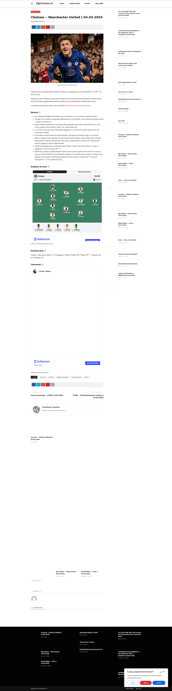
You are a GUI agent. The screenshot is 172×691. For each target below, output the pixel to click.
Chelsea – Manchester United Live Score (42, 243)
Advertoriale (129, 688)
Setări (133, 683)
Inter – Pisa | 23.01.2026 (127, 180)
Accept (159, 683)
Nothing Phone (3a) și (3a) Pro (129, 99)
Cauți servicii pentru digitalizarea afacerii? (126, 274)
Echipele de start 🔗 (40, 167)
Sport (87, 3)
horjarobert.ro (43, 688)
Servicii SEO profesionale (127, 264)
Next (39, 580)
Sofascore (46, 372)
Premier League (35, 11)
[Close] (162, 672)
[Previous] (109, 75)
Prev (34, 580)
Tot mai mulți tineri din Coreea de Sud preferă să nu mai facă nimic (129, 13)
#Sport (87, 377)
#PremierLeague (76, 377)
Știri (62, 3)
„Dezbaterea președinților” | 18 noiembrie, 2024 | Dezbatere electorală (129, 32)
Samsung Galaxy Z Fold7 (127, 82)
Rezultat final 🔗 (38, 251)
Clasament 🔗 (37, 264)
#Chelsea (42, 377)
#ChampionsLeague (71, 105)
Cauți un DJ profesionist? (128, 254)
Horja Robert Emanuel (38, 21)
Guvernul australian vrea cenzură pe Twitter (127, 64)
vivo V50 (121, 121)
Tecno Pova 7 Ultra (125, 92)
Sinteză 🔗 (36, 112)
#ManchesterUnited (62, 377)
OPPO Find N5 (123, 109)
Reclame (99, 3)
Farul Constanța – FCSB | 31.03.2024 (47, 395)
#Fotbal (51, 377)
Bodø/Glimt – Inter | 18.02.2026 (126, 164)
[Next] (112, 75)
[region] (146, 677)
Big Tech (138, 688)
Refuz (146, 683)
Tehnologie (74, 3)
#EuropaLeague (84, 105)
